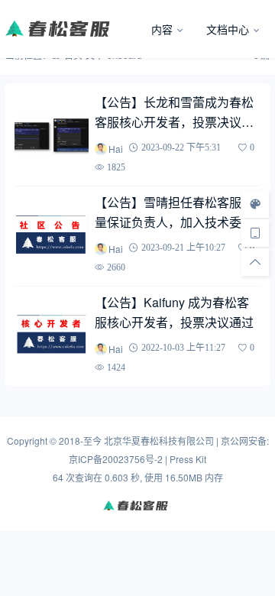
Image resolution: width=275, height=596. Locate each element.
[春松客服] (72, 29)
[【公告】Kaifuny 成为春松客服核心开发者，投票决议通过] (51, 334)
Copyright (27, 440)
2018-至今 (80, 440)
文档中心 (227, 29)
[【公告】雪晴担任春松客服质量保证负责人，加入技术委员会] (51, 234)
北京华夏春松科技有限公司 (159, 440)
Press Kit (188, 458)
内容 (162, 29)
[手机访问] (255, 233)
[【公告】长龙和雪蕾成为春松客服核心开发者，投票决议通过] (51, 134)
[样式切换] (255, 204)
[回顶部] (255, 262)
